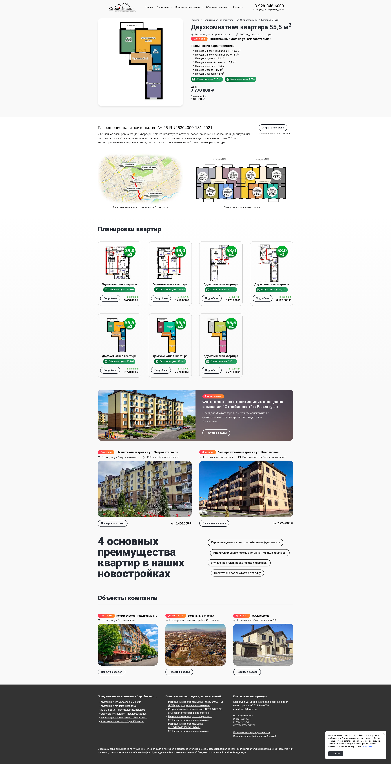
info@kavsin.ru (249, 709)
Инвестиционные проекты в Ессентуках (123, 717)
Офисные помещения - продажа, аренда (123, 713)
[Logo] (122, 7)
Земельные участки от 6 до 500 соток (122, 721)
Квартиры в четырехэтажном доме (120, 702)
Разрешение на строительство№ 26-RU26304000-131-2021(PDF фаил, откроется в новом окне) (189, 727)
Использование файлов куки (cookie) (254, 736)
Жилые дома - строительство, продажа (122, 709)
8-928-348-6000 (269, 6)
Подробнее (367, 746)
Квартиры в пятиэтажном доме (118, 706)
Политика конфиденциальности (251, 732)
